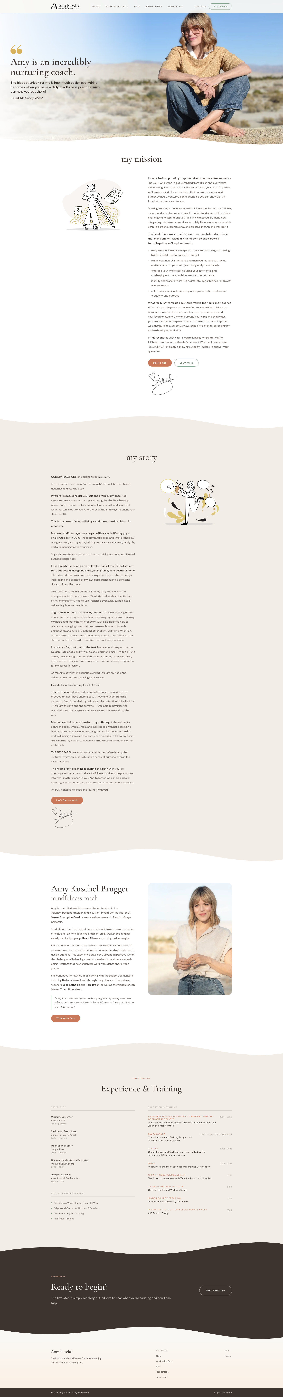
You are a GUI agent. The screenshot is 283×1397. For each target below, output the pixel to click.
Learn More (186, 362)
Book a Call (160, 362)
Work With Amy (115, 6)
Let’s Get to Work (67, 800)
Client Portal (200, 6)
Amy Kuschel (62, 1351)
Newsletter (175, 6)
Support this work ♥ (223, 1392)
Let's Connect (220, 6)
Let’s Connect (215, 1290)
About (96, 6)
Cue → (228, 1356)
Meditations (154, 6)
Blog (137, 6)
